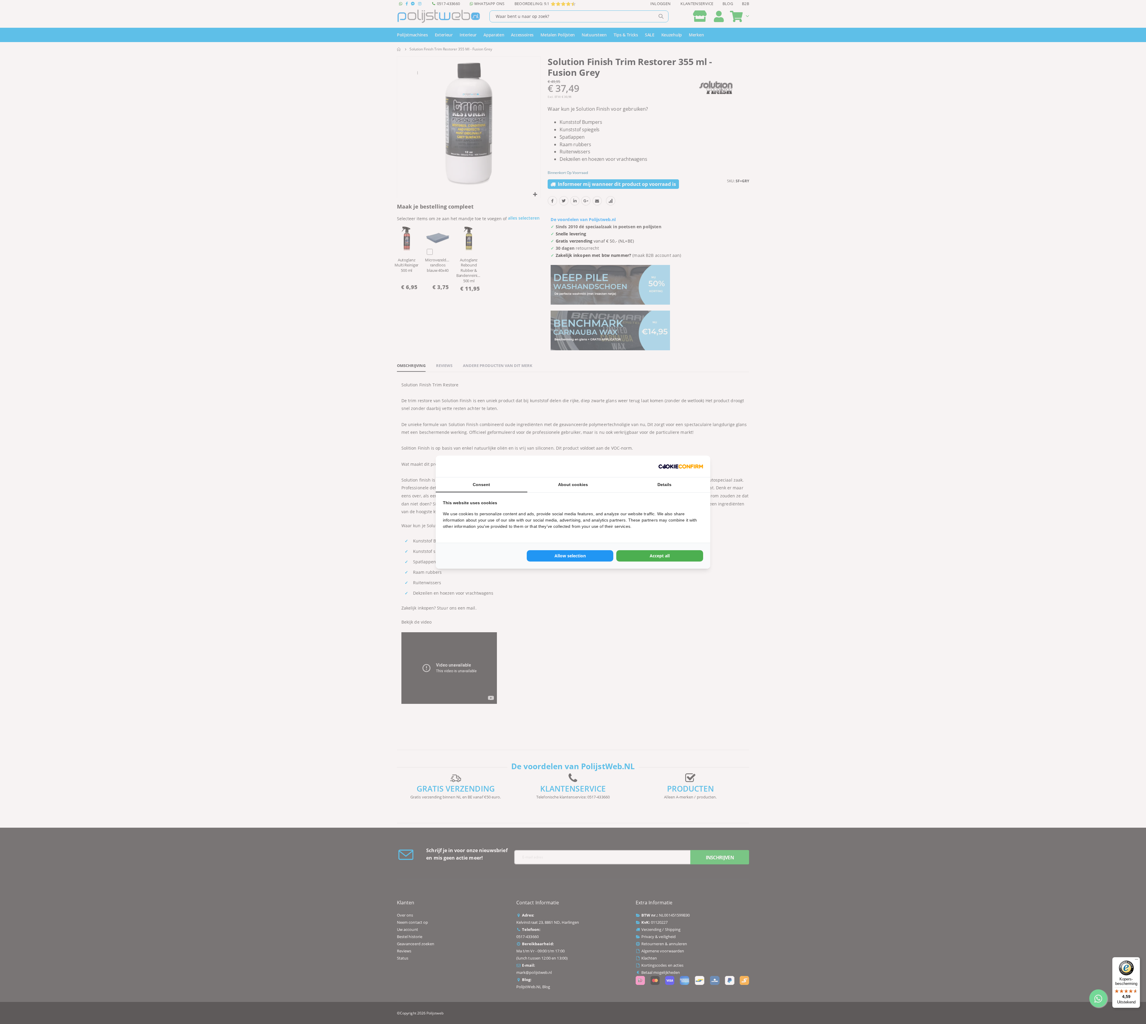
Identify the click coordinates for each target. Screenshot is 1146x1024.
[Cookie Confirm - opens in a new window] (680, 466)
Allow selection (570, 556)
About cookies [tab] (573, 484)
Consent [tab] (481, 484)
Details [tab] (664, 484)
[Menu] (1136, 960)
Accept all (660, 556)
